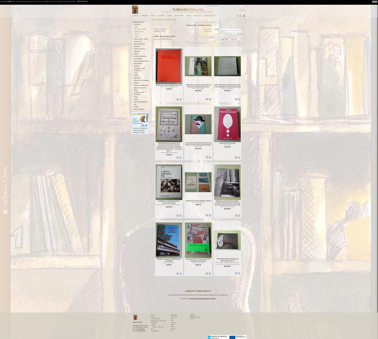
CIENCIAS (136, 53)
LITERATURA (137, 83)
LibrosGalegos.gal (209, 16)
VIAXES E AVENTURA (139, 109)
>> (202, 43)
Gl (241, 10)
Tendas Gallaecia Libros (156, 318)
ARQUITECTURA (138, 41)
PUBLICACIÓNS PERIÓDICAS (141, 101)
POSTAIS (136, 99)
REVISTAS (136, 106)
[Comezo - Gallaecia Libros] (135, 9)
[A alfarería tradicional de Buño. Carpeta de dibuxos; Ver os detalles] (169, 199)
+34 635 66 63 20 (141, 330)
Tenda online (174, 315)
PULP (135, 104)
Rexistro (216, 5)
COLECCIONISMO (138, 58)
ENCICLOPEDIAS (138, 63)
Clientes (172, 324)
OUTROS (136, 34)
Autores (161, 16)
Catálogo (156, 36)
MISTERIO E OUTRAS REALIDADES (139, 93)
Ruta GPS (154, 323)
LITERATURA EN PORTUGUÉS (141, 85)
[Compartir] (237, 16)
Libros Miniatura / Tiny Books (140, 89)
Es (244, 10)
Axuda (188, 16)
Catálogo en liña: (138, 22)
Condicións (173, 328)
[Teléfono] (240, 16)
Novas (152, 328)
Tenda (153, 16)
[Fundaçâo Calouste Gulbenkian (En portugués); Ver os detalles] (169, 257)
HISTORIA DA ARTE (139, 31)
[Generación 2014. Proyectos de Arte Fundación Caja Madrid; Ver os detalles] (198, 257)
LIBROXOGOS (137, 78)
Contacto (197, 16)
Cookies (192, 318)
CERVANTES (137, 51)
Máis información (82, 1)
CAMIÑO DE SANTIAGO (139, 49)
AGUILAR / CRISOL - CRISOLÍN (141, 39)
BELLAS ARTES (168, 19)
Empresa (144, 16)
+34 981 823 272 (140, 329)
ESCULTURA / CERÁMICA (140, 29)
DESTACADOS (178, 16)
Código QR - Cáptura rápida (158, 326)
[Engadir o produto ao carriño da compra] (177, 100)
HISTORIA (136, 75)
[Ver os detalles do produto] (180, 100)
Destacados (173, 322)
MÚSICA (136, 97)
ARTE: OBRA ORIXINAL (139, 44)
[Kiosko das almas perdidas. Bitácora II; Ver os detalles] (169, 83)
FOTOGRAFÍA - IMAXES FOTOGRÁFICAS (139, 69)
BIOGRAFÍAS (137, 46)
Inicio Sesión (209, 5)
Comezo (136, 16)
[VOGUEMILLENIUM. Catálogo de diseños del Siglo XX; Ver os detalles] (227, 249)
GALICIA (136, 73)
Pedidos (172, 326)
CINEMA (136, 26)
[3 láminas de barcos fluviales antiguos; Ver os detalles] (198, 191)
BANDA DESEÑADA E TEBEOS (141, 61)
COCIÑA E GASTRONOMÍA (140, 56)
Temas (169, 16)
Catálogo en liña (160, 19)
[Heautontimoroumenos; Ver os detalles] (227, 141)
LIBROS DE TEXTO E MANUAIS (141, 80)
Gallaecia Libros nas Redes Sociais (158, 320)
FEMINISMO (137, 66)
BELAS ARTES (137, 24)
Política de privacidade (195, 317)
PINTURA (136, 36)
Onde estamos (154, 322)
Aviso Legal (192, 315)
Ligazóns (192, 314)
